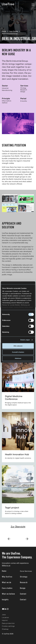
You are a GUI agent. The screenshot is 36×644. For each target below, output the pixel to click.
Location (5, 617)
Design (22, 92)
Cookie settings (8, 626)
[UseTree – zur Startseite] (8, 4)
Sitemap (5, 629)
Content (23, 594)
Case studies (7, 588)
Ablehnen (18, 358)
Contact (23, 599)
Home (4, 31)
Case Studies (13, 31)
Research (23, 90)
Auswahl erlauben (18, 352)
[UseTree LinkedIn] (5, 609)
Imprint (5, 620)
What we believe (8, 594)
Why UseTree (7, 576)
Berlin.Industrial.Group (10, 34)
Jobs (4, 615)
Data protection (8, 623)
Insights (5, 599)
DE (27, 4)
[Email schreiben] (3, 609)
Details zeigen (25, 340)
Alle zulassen (18, 346)
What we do (6, 582)
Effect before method (6, 102)
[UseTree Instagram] (8, 609)
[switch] (31, 320)
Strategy (23, 88)
